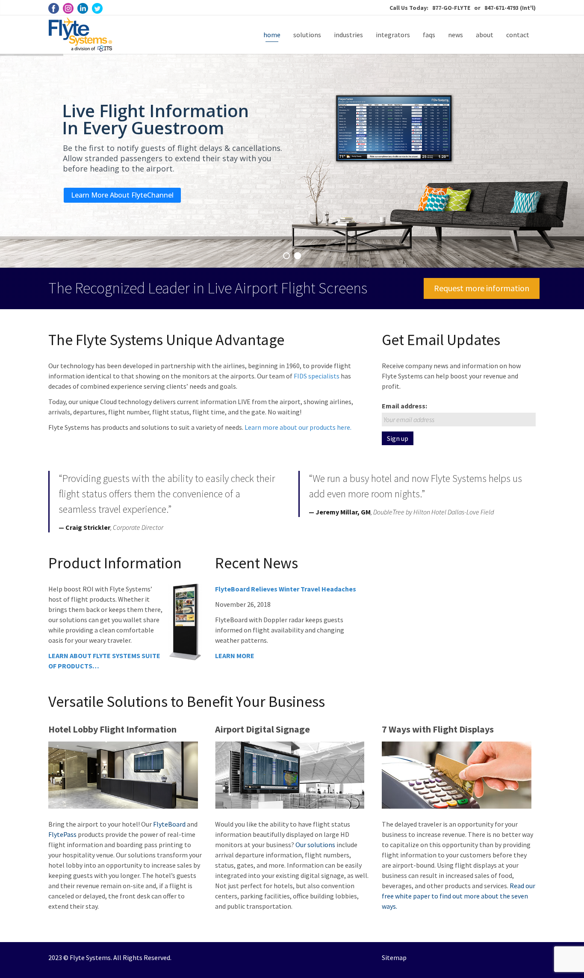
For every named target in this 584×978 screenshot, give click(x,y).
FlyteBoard (169, 824)
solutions (307, 34)
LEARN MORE (234, 655)
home (271, 34)
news (455, 34)
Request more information (481, 288)
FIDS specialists (316, 376)
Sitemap (394, 957)
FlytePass (63, 834)
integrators (393, 34)
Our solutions (315, 844)
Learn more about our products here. (298, 427)
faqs (429, 34)
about (484, 34)
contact (517, 34)
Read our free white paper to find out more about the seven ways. (458, 895)
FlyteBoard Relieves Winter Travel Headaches (285, 589)
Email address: (404, 406)
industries (348, 34)
